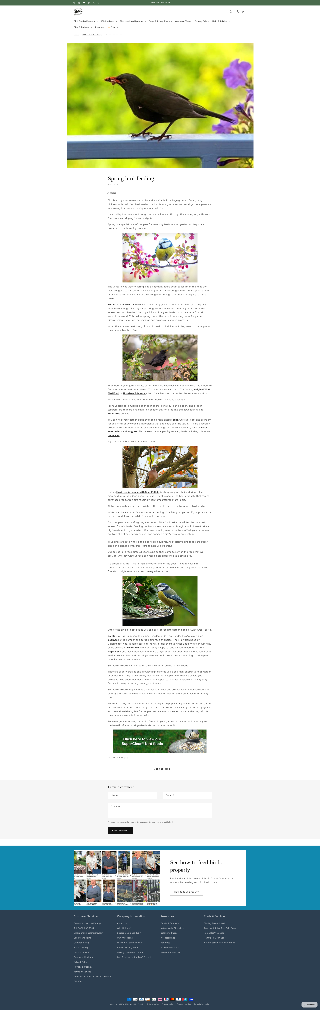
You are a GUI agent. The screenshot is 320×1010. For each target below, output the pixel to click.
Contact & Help (82, 942)
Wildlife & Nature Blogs (92, 35)
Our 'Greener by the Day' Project (134, 957)
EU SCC (78, 981)
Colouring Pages (168, 933)
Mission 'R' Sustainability (130, 942)
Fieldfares (114, 413)
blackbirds (128, 304)
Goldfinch (133, 647)
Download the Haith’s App (87, 923)
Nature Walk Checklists (172, 928)
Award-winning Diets (127, 947)
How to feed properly (186, 892)
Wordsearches (167, 938)
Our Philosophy (125, 938)
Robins (112, 304)
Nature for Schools (170, 952)
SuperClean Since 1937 (129, 933)
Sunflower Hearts (118, 636)
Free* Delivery (81, 947)
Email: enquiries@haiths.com (88, 933)
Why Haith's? (124, 928)
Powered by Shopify (135, 1004)
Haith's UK (122, 1004)
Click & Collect (81, 952)
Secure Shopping (82, 938)
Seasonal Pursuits (169, 947)
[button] (85, 21)
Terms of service (184, 1004)
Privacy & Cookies (83, 967)
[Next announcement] (194, 2)
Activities (165, 942)
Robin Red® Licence (214, 933)
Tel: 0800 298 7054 (84, 928)
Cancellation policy (202, 1004)
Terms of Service (82, 971)
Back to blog (162, 768)
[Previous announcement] (126, 2)
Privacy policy (168, 1004)
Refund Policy (81, 962)
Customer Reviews (83, 957)
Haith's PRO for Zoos (215, 938)
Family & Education (170, 923)
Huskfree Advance (134, 393)
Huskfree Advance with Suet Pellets (137, 492)
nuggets (132, 431)
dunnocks (114, 435)
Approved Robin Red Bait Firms (220, 928)
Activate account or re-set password (93, 976)
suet (175, 419)
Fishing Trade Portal (214, 923)
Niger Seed (114, 651)
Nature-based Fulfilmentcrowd (219, 942)
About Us (122, 923)
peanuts (113, 639)
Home (76, 35)
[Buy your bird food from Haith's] (160, 741)
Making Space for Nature (130, 952)
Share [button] (113, 193)
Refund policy (153, 1004)
